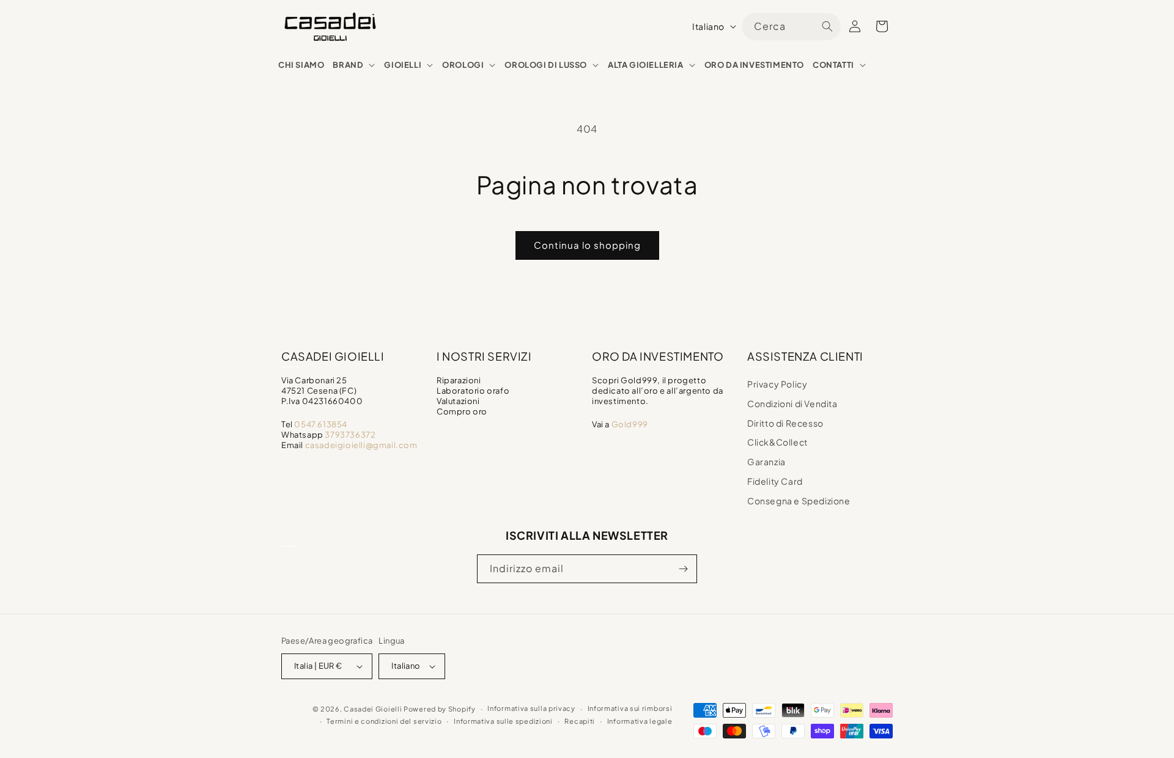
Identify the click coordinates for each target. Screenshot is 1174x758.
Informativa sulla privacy (531, 708)
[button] (354, 65)
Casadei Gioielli (373, 709)
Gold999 (629, 424)
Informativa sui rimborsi (630, 708)
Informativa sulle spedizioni (503, 721)
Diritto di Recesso (785, 423)
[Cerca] (827, 26)
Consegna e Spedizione (799, 500)
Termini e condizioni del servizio (384, 721)
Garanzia (766, 461)
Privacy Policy (777, 383)
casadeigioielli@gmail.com (361, 445)
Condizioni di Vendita (792, 403)
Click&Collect (777, 441)
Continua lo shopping (587, 245)
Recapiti (579, 721)
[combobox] (791, 26)
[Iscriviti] (683, 568)
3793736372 (350, 435)
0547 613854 (320, 424)
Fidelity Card (775, 481)
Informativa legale (640, 721)
